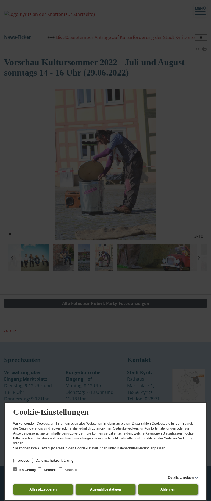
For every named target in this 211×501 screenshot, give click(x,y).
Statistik (70, 470)
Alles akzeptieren (43, 489)
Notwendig (27, 470)
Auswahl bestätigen (105, 489)
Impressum (23, 460)
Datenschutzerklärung (54, 460)
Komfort (50, 470)
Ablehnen (167, 489)
